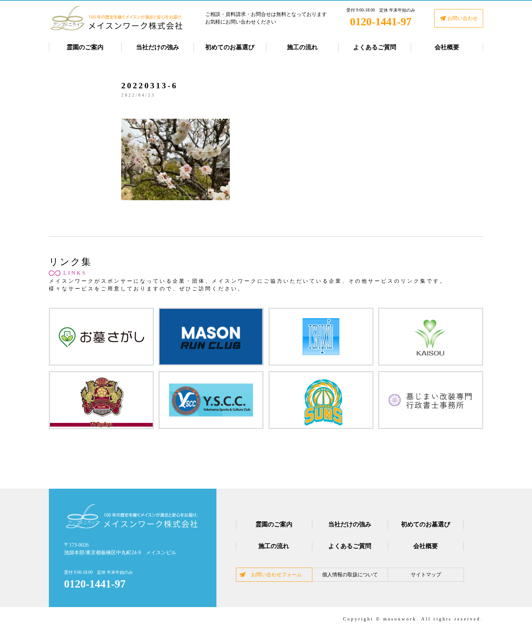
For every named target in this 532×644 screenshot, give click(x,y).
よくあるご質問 (374, 47)
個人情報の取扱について (350, 574)
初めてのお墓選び (229, 47)
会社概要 (447, 47)
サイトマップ (426, 574)
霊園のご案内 (85, 47)
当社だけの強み (157, 47)
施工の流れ (302, 47)
